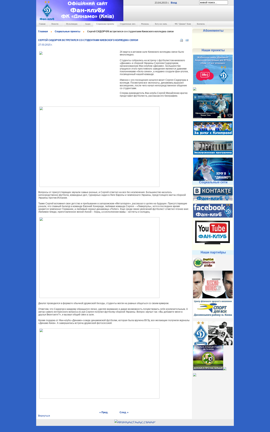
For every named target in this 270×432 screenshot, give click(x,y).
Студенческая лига (127, 24)
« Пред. (103, 412)
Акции (87, 24)
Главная (42, 24)
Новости (54, 24)
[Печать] (181, 39)
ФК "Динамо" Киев (183, 24)
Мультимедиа (71, 24)
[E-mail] (187, 39)
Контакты (201, 24)
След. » (124, 412)
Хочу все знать (161, 24)
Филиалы (145, 24)
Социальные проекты (105, 24)
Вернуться (44, 415)
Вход (174, 2)
